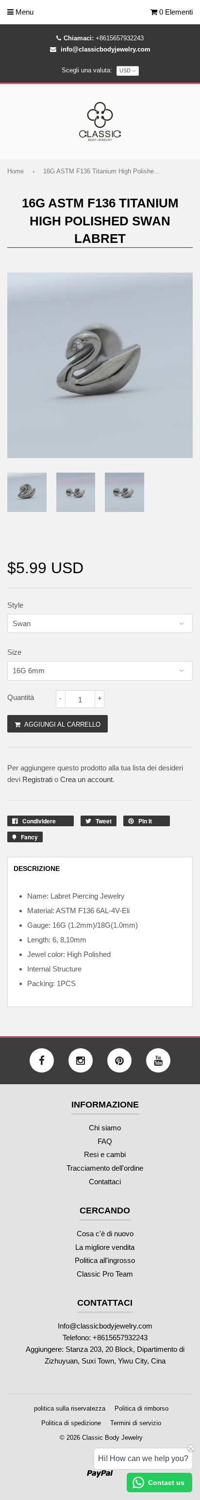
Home (15, 171)
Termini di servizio (135, 1423)
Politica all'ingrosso (105, 1260)
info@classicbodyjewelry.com (105, 49)
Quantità (20, 697)
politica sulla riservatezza (69, 1408)
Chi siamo (105, 1128)
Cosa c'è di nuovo (105, 1233)
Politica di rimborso (141, 1408)
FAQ (105, 1141)
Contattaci (105, 1181)
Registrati (37, 779)
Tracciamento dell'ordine (105, 1168)
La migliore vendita (104, 1247)
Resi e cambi (105, 1154)
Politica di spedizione (71, 1423)
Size (14, 652)
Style (15, 605)
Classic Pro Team (105, 1274)
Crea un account (86, 779)
